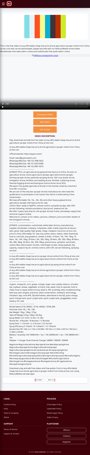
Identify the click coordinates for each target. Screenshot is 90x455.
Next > (50, 380)
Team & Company (11, 413)
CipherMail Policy (54, 408)
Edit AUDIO (45, 129)
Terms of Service (10, 429)
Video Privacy (52, 417)
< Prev (40, 380)
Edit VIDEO (45, 122)
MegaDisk (67, 442)
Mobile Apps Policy (55, 413)
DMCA (6, 417)
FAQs (6, 408)
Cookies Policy (10, 404)
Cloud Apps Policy (54, 404)
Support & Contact (11, 433)
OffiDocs (66, 430)
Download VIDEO (45, 114)
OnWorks (66, 436)
